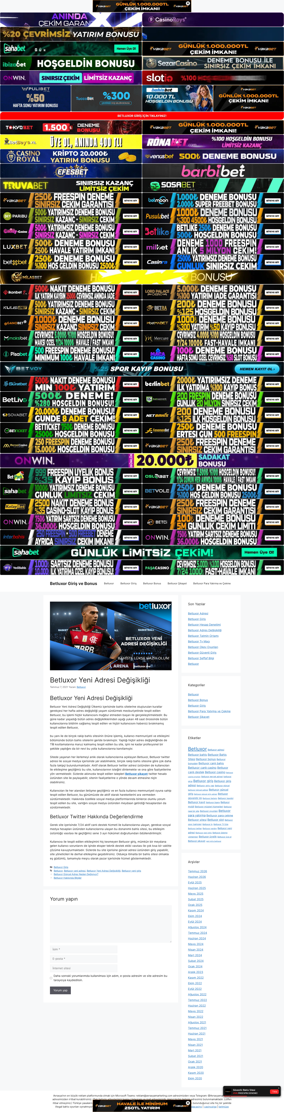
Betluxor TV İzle (220, 824)
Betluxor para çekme (219, 815)
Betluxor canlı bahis (211, 763)
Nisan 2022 (195, 1016)
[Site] (71, 200)
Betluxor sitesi (197, 819)
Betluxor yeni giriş (131, 870)
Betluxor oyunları (209, 811)
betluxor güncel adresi (198, 790)
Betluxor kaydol (225, 798)
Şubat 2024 (196, 961)
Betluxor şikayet (136, 773)
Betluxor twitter (195, 828)
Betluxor (109, 583)
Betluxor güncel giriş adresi (205, 794)
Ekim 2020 (195, 1078)
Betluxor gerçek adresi (212, 776)
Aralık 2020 (195, 1067)
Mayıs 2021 (195, 1039)
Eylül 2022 (195, 988)
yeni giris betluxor (213, 841)
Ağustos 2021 (197, 1022)
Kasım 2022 (196, 977)
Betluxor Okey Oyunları (203, 647)
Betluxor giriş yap (205, 785)
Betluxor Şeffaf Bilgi (201, 658)
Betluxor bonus (206, 759)
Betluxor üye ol (224, 837)
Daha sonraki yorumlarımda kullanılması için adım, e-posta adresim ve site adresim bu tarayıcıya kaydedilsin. (110, 978)
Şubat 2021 (195, 1056)
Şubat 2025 (195, 899)
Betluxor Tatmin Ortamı (203, 635)
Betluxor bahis (197, 754)
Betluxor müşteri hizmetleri (209, 806)
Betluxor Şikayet (177, 583)
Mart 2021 (194, 1050)
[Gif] (142, 277)
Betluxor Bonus (152, 583)
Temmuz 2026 (197, 871)
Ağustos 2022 (197, 994)
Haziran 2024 (197, 938)
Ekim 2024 (195, 916)
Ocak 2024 (195, 966)
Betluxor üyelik (208, 836)
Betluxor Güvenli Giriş (202, 652)
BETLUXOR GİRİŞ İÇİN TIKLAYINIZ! (142, 116)
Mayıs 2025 (195, 893)
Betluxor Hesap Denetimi (204, 624)
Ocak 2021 (195, 1061)
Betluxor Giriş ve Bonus (73, 583)
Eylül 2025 (195, 882)
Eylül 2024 (195, 921)
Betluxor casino (215, 772)
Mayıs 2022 (195, 1011)
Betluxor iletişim (210, 798)
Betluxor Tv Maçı (199, 641)
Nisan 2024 (195, 949)
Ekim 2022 (195, 983)
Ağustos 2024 (197, 927)
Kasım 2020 (196, 1072)
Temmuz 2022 (197, 1000)
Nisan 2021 (195, 1044)
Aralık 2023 (195, 972)
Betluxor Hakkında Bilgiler (68, 877)
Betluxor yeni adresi (74, 870)
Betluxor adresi (216, 749)
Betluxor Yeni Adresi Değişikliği (103, 870)
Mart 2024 (195, 955)
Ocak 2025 (195, 905)
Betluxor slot (215, 819)
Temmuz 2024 (197, 933)
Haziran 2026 (197, 877)
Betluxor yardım (210, 828)
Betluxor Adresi (198, 613)
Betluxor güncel (222, 785)
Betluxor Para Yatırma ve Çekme (212, 583)
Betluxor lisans (213, 802)
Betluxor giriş (203, 781)
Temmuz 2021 (197, 1028)
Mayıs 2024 (195, 944)
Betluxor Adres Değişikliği (205, 630)
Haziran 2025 (197, 888)
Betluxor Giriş (128, 583)
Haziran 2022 (197, 1005)
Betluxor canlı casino (202, 767)
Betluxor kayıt (196, 802)
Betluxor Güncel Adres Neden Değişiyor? (76, 874)
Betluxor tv (207, 824)
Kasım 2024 (196, 910)
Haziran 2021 (196, 1033)
